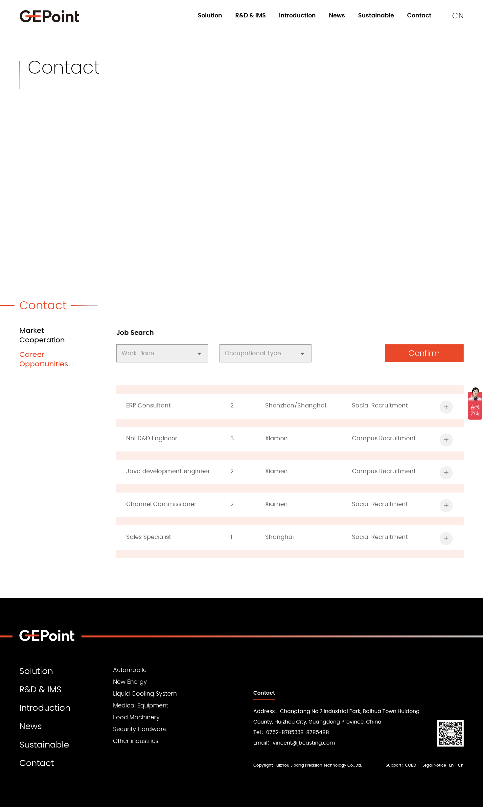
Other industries (135, 741)
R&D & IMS (250, 16)
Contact (419, 16)
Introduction (297, 16)
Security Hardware (140, 729)
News (337, 16)
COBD (410, 765)
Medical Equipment (140, 706)
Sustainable (376, 16)
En (451, 765)
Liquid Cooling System (145, 694)
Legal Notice (434, 765)
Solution (210, 16)
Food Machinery (136, 718)
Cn (461, 765)
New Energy (130, 682)
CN (458, 16)
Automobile (130, 670)
